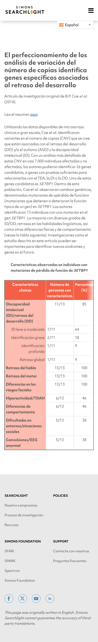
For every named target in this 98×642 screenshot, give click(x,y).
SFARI (9, 551)
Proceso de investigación (24, 515)
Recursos (11, 525)
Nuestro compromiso (21, 505)
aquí (34, 114)
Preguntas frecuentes (69, 561)
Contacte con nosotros (71, 551)
